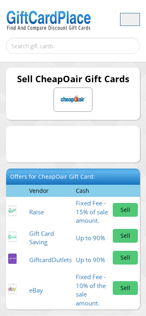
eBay (36, 290)
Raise (36, 212)
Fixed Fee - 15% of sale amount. (92, 211)
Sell (125, 210)
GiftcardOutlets (50, 260)
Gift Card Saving (41, 237)
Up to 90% (90, 238)
